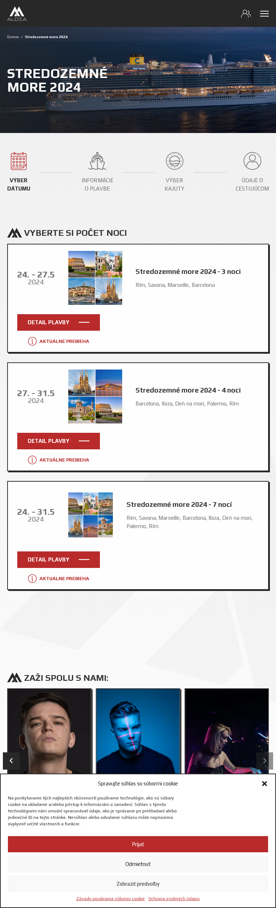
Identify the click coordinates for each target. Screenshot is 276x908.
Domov (13, 37)
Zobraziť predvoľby (138, 884)
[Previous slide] (11, 761)
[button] (264, 783)
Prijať (138, 844)
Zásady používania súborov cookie (110, 898)
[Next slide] (264, 761)
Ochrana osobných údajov (174, 898)
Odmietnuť (138, 864)
